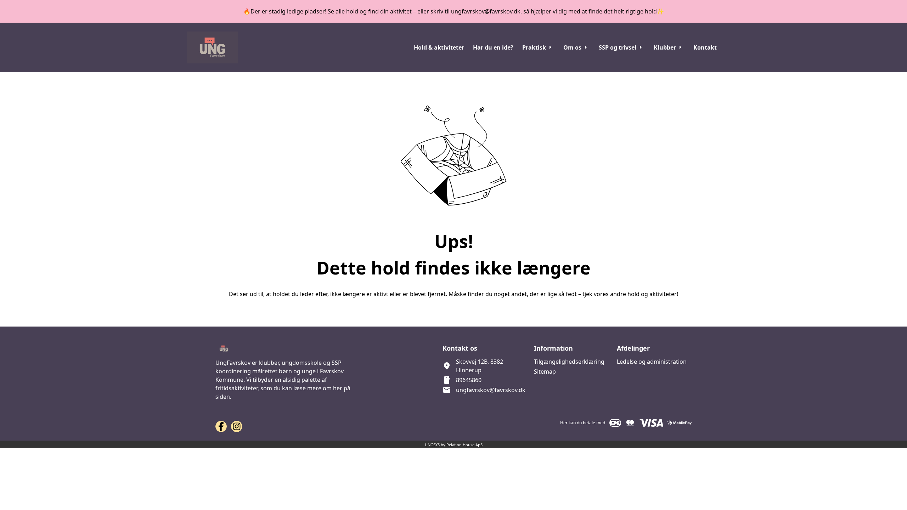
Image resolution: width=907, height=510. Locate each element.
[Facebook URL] (221, 426)
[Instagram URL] (236, 426)
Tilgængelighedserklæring (569, 362)
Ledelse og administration (652, 362)
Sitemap (545, 371)
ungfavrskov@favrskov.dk (490, 390)
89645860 (468, 380)
